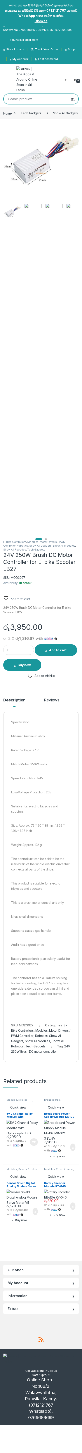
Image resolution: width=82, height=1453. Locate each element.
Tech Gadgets (31, 113)
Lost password (48, 59)
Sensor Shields (27, 1169)
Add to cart (57, 650)
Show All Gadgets (65, 113)
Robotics (22, 545)
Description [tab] (14, 700)
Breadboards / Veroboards (52, 1101)
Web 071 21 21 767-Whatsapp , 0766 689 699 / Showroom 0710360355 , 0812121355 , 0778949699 (38, 27)
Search (72, 99)
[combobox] (35, 99)
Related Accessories (17, 1101)
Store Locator (15, 49)
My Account (20, 59)
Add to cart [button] (72, 1147)
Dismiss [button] (41, 21)
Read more (34, 1142)
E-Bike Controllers (14, 542)
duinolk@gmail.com (25, 39)
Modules (32, 542)
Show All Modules (64, 545)
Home (7, 113)
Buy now (24, 665)
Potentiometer (64, 1169)
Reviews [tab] (51, 700)
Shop (71, 49)
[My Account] (67, 79)
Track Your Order (46, 49)
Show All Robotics (14, 549)
